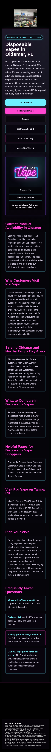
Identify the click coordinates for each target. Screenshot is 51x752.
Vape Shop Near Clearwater (32, 733)
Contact (25, 119)
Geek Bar (16, 729)
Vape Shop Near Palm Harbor (14, 733)
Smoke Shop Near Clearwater (34, 739)
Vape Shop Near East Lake (29, 735)
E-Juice (29, 729)
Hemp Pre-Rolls (14, 732)
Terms (16, 745)
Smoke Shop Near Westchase (36, 742)
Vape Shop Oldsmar (11, 728)
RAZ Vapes (8, 729)
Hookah (22, 732)
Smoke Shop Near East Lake (35, 741)
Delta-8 (12, 731)
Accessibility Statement (35, 745)
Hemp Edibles (33, 731)
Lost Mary (23, 729)
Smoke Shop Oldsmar (24, 728)
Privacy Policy (9, 745)
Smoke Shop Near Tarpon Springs (15, 742)
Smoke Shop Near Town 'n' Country (15, 743)
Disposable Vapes (38, 728)
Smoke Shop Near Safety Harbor (15, 741)
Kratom (7, 731)
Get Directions (25, 102)
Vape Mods (35, 729)
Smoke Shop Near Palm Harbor (14, 739)
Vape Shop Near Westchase (27, 736)
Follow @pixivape (25, 111)
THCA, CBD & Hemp (22, 731)
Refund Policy (23, 745)
